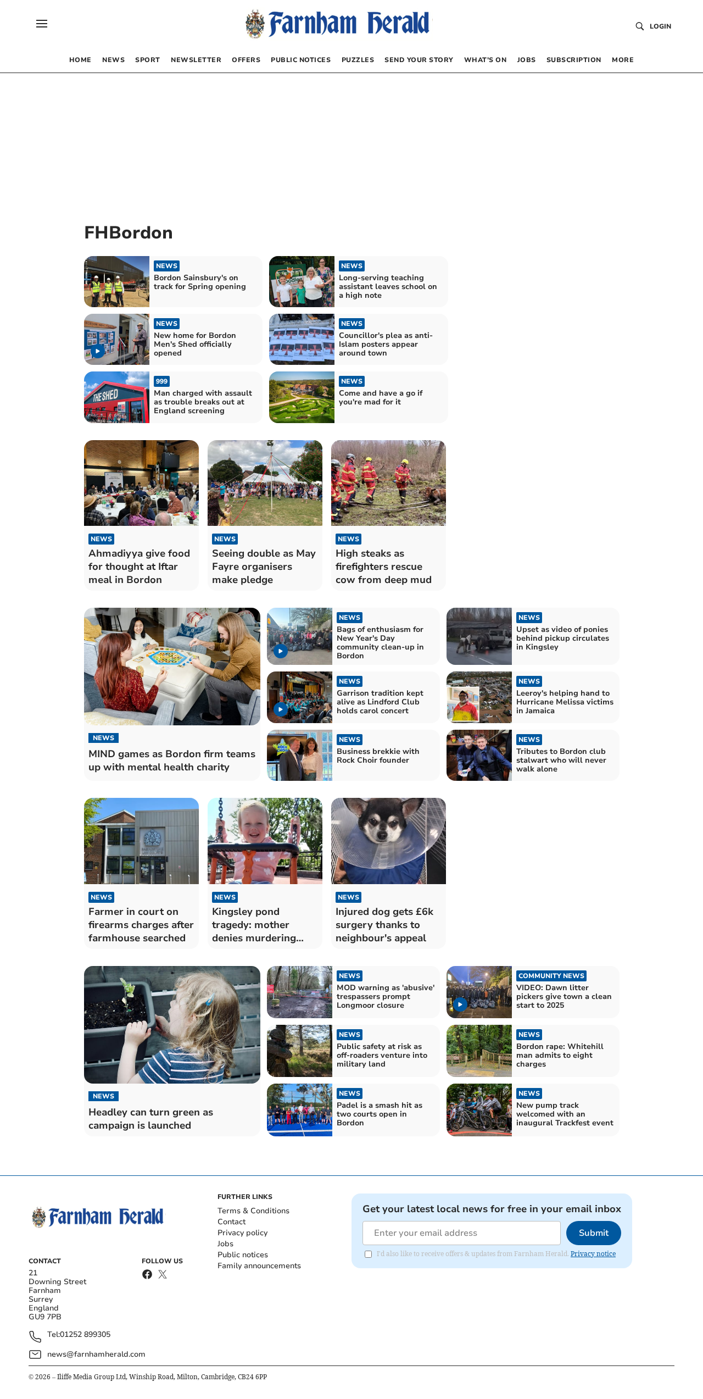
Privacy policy (242, 1233)
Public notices (242, 1255)
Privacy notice (593, 1254)
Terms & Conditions (253, 1211)
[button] (42, 23)
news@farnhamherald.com (96, 1354)
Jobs (225, 1244)
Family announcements (259, 1266)
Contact (231, 1222)
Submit (594, 1233)
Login (660, 26)
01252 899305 (85, 1335)
